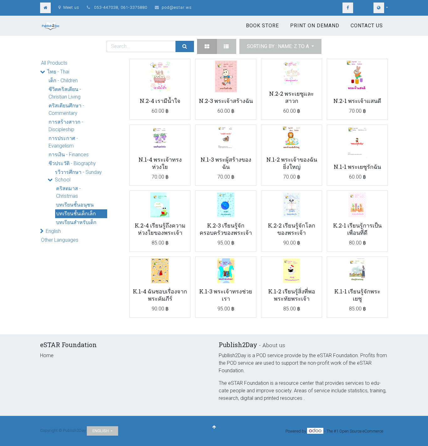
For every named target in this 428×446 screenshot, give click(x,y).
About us (273, 345)
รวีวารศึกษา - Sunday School (78, 176)
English (53, 231)
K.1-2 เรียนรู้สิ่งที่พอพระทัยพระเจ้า (291, 294)
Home (47, 355)
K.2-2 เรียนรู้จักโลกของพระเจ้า (291, 229)
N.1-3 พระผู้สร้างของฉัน (226, 163)
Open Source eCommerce (361, 431)
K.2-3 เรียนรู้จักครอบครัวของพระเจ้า (226, 229)
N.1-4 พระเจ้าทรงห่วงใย (160, 163)
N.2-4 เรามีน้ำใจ (160, 101)
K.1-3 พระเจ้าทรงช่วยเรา (225, 294)
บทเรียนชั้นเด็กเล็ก (76, 214)
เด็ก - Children (63, 80)
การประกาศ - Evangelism (63, 142)
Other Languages (59, 240)
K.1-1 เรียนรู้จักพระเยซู (357, 294)
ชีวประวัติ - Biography (72, 163)
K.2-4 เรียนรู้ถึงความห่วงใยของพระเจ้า (160, 229)
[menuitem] (262, 25)
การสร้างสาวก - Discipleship (66, 125)
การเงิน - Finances (69, 155)
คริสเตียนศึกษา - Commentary (66, 109)
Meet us (71, 7)
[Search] (184, 46)
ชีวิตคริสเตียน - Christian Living (65, 93)
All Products (54, 63)
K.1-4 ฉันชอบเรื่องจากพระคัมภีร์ (160, 294)
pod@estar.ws (177, 7)
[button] (280, 46)
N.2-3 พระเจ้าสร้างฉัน (226, 101)
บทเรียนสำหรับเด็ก (76, 222)
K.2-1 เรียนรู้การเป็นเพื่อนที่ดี (357, 229)
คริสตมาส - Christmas (68, 192)
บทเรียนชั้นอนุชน (75, 205)
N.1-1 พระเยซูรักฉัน (357, 166)
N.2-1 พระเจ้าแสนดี (357, 101)
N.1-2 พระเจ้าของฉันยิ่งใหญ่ (291, 163)
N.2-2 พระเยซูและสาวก (291, 97)
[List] (226, 46)
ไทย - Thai (58, 72)
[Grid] (207, 46)
